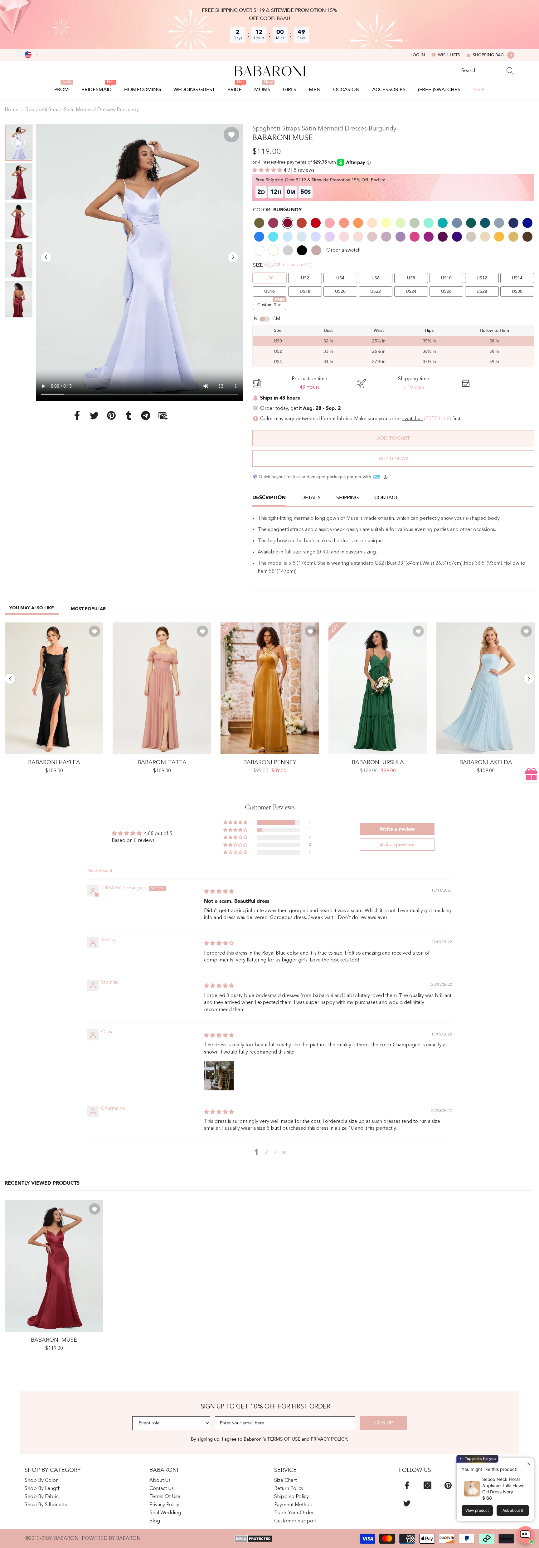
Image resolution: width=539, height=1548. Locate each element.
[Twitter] (94, 415)
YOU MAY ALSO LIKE (31, 608)
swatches (412, 418)
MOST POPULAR (88, 609)
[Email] (163, 415)
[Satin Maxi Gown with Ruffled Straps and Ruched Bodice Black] (54, 688)
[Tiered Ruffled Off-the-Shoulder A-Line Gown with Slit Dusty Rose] (162, 688)
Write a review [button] (397, 829)
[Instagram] (427, 1485)
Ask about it (513, 1510)
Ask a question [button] (397, 844)
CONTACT (386, 497)
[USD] (32, 55)
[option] (139, 262)
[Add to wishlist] (231, 134)
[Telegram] (145, 415)
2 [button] (266, 1152)
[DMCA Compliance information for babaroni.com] (253, 1538)
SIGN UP (383, 1423)
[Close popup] (528, 1463)
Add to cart (393, 438)
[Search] (487, 71)
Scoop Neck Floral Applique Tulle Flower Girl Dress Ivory (504, 1485)
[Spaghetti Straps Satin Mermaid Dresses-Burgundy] (54, 1266)
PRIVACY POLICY (329, 1439)
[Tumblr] (128, 415)
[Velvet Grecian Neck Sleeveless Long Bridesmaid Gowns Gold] (270, 688)
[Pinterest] (111, 415)
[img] (219, 891)
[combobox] (482, 71)
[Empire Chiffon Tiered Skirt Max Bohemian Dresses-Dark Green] (377, 688)
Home (11, 109)
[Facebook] (77, 415)
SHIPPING (347, 497)
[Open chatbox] (525, 1535)
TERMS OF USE (284, 1439)
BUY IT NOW (393, 458)
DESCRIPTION (269, 497)
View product (477, 1510)
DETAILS (311, 497)
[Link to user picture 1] (219, 1076)
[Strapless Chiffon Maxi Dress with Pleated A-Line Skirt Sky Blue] (485, 688)
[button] (46, 257)
